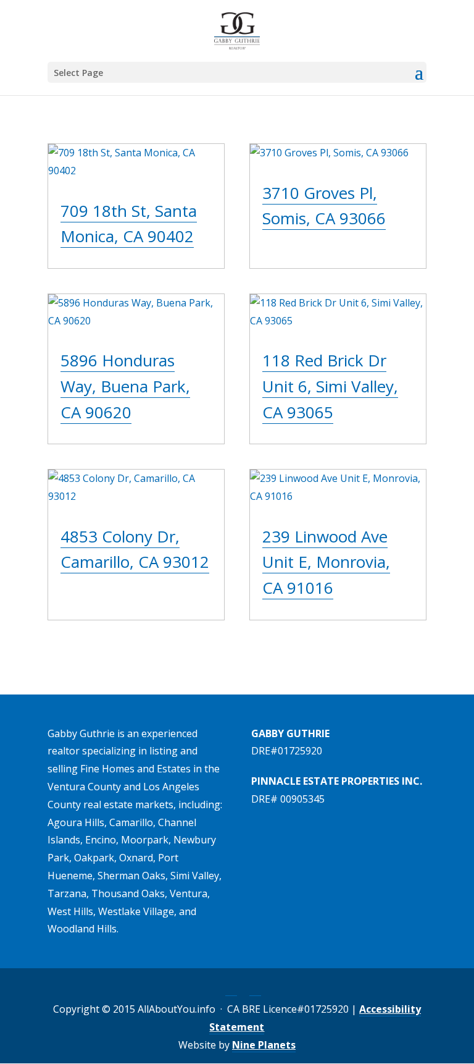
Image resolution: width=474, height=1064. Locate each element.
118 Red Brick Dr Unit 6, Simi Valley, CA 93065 (330, 386)
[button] (419, 80)
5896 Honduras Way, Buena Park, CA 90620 (125, 386)
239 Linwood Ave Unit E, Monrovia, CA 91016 (326, 562)
